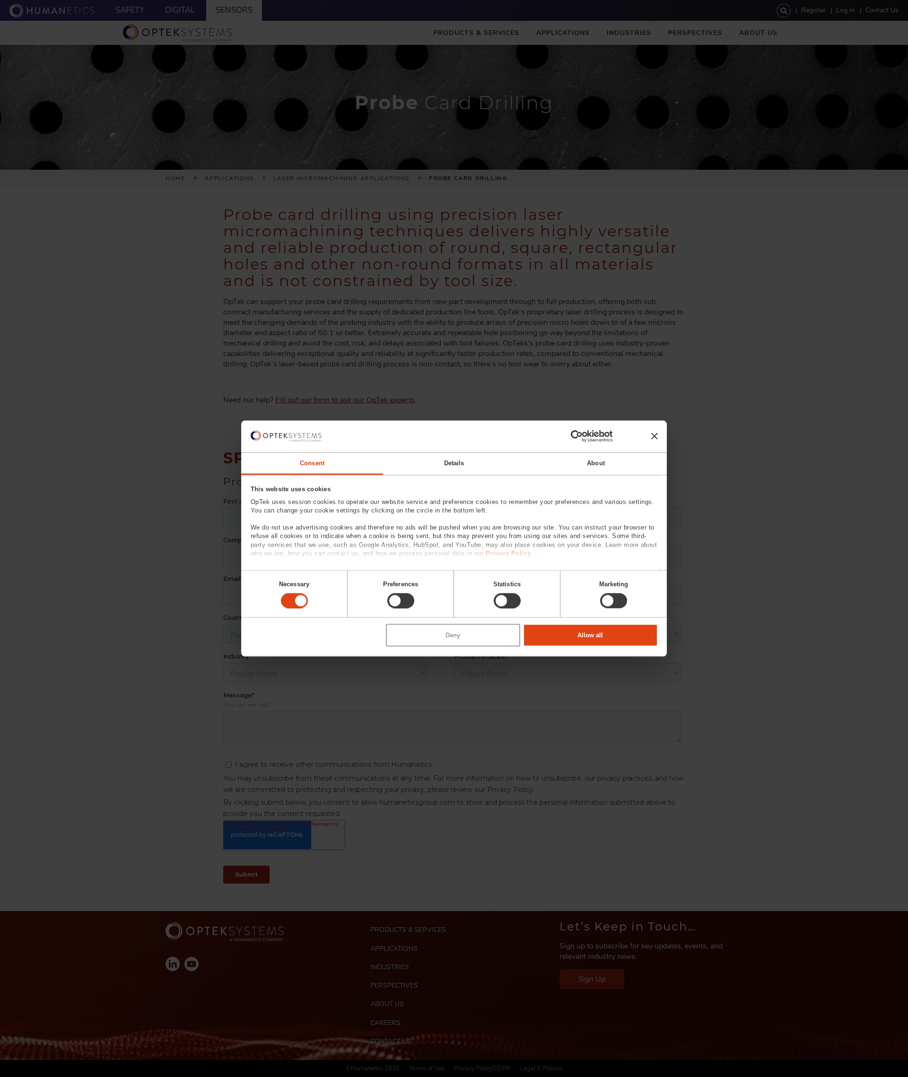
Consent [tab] (312, 462)
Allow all (590, 635)
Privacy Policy (508, 552)
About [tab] (596, 462)
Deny (452, 635)
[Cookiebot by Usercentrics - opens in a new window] (571, 436)
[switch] (400, 600)
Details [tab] (454, 462)
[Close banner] (654, 436)
